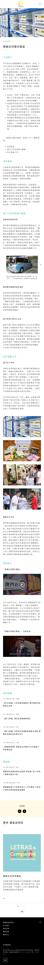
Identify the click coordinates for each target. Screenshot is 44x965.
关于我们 (6, 925)
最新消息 (6, 931)
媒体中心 (6, 934)
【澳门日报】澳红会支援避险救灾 (17, 719)
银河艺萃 (6, 928)
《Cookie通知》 (26, 952)
